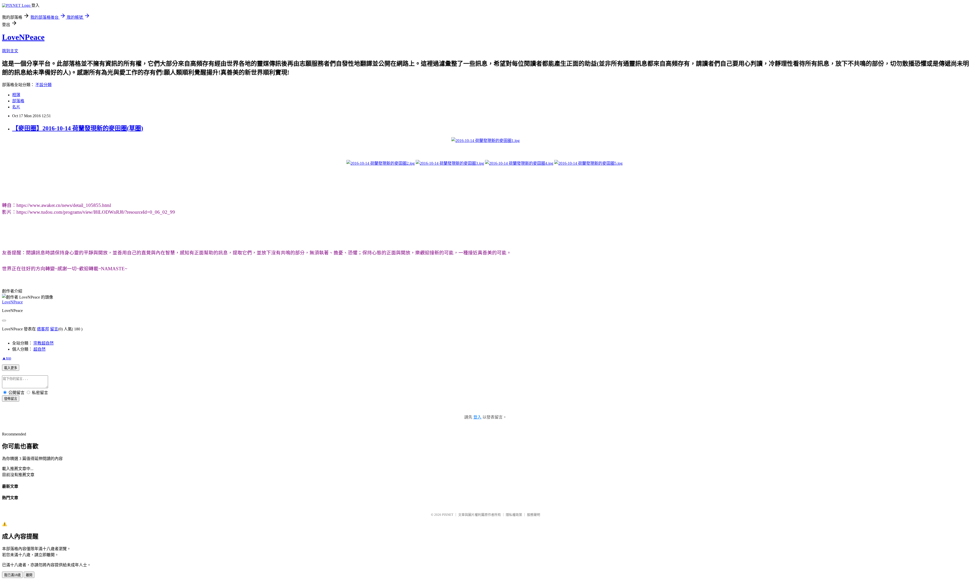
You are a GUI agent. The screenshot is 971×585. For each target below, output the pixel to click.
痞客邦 (43, 329)
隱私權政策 (514, 515)
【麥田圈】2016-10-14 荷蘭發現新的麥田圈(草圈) (77, 128)
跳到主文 (10, 51)
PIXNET (447, 515)
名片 (16, 107)
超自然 (39, 349)
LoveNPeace (23, 37)
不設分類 (43, 85)
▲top (6, 358)
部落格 (18, 101)
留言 (54, 329)
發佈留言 (10, 399)
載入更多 (10, 368)
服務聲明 (533, 515)
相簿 (16, 95)
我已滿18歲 (12, 575)
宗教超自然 (43, 343)
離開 (29, 575)
